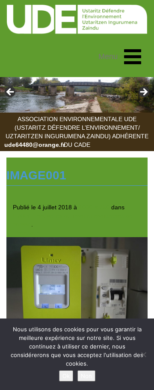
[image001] (77, 289)
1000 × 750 (94, 207)
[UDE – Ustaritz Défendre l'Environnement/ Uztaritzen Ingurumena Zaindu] (77, 19)
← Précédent (24, 232)
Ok (66, 375)
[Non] (143, 354)
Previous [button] (10, 92)
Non (86, 375)
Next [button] (143, 92)
